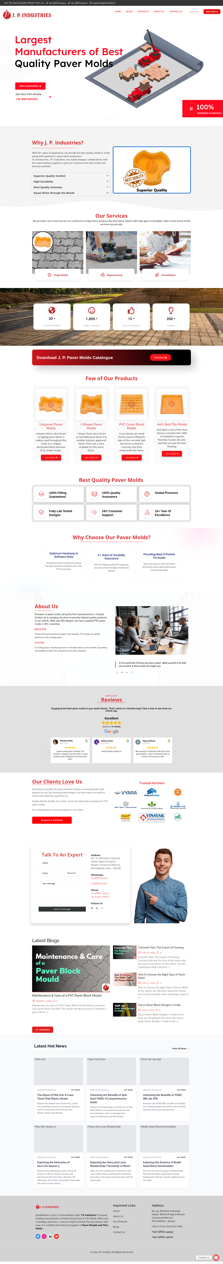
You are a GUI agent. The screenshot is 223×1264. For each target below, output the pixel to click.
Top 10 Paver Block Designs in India (159, 1005)
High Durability (43, 181)
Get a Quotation (29, 86)
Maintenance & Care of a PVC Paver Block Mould (66, 995)
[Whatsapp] (102, 908)
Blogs (116, 1226)
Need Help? (194, 12)
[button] (71, 176)
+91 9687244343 (57, 3)
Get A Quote (212, 11)
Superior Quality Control (49, 175)
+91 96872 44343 (100, 893)
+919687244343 (99, 878)
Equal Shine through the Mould (54, 192)
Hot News (75, 1090)
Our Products (120, 1221)
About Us (118, 1216)
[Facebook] (92, 908)
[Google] (97, 908)
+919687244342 (99, 883)
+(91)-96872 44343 (162, 1231)
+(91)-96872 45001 (162, 1236)
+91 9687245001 (79, 3)
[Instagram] (44, 1236)
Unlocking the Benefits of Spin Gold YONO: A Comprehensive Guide (108, 1098)
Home (116, 1211)
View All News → (180, 1048)
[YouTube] (56, 1236)
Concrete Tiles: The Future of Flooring (161, 947)
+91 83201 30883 (100, 896)
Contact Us (119, 1232)
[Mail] (50, 1236)
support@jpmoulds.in (104, 3)
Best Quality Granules (48, 187)
